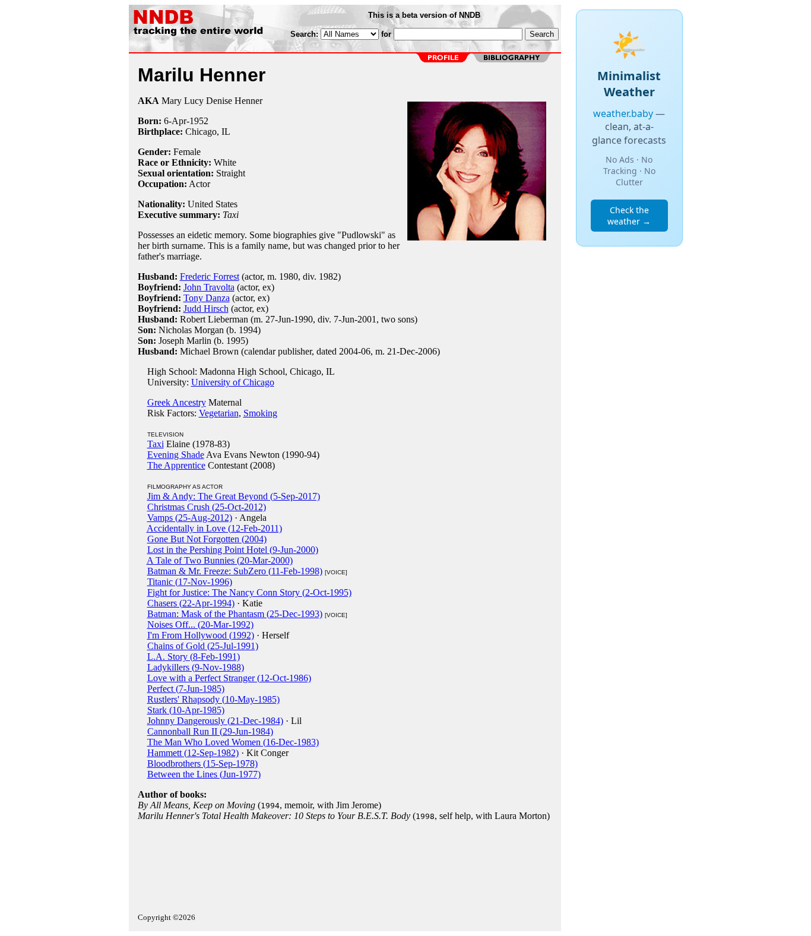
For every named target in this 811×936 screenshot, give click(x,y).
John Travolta (209, 287)
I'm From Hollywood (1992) (200, 635)
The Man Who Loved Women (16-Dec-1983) (233, 742)
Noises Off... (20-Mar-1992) (200, 624)
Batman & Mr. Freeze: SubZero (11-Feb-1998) (234, 571)
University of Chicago (232, 382)
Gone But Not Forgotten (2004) (207, 539)
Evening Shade (175, 455)
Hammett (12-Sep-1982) (193, 753)
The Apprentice (176, 465)
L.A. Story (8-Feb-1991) (193, 657)
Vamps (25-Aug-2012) (189, 518)
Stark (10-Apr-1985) (185, 710)
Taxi (155, 444)
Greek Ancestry (176, 402)
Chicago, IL (207, 132)
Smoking (260, 413)
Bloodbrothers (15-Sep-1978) (202, 763)
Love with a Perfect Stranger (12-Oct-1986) (229, 678)
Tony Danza (206, 298)
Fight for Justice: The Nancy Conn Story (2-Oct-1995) (249, 592)
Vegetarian (219, 413)
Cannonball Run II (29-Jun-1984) (210, 731)
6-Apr (175, 121)
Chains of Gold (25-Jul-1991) (202, 646)
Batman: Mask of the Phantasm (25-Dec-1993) (234, 614)
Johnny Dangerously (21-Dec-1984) (215, 721)
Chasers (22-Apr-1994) (191, 603)
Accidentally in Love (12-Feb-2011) (214, 528)
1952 (198, 121)
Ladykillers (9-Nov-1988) (195, 667)
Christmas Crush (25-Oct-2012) (206, 507)
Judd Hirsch (206, 308)
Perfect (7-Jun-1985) (185, 689)
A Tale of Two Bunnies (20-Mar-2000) (220, 560)
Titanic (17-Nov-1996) (189, 582)
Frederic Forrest (209, 276)
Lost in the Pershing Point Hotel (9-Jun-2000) (232, 550)
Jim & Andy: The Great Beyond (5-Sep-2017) (233, 496)
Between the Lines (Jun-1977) (204, 774)
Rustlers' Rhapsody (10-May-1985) (213, 699)
